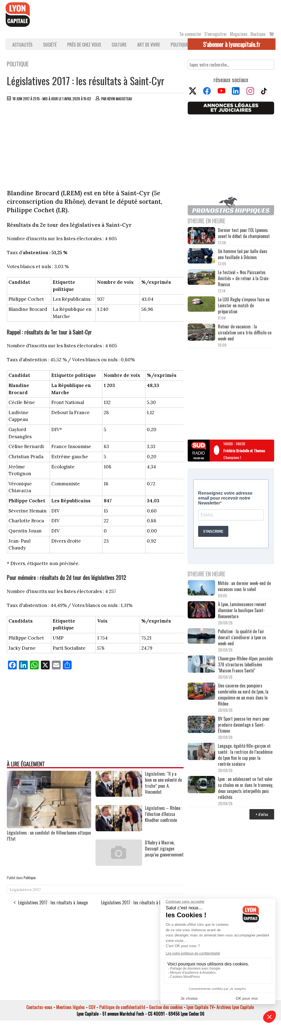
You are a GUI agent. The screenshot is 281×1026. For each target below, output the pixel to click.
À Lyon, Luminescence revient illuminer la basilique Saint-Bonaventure (242, 610)
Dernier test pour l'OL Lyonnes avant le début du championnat (244, 233)
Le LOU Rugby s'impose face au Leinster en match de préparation (243, 305)
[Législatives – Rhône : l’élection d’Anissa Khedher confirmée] (118, 829)
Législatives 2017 (25, 889)
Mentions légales (70, 1007)
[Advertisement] (95, 146)
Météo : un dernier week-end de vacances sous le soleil (244, 586)
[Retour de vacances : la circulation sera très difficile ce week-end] (201, 332)
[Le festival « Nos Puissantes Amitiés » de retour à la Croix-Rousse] (201, 277)
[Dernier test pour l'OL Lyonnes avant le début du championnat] (201, 236)
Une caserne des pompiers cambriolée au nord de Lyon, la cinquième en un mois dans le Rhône (243, 695)
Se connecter (190, 34)
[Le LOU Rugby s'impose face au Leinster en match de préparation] (201, 304)
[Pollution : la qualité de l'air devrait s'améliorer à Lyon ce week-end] (201, 636)
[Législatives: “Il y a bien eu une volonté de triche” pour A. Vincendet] (118, 795)
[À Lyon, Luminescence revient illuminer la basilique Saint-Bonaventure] (201, 610)
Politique (179, 44)
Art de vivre (148, 44)
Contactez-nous (39, 1007)
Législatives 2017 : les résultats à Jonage (53, 902)
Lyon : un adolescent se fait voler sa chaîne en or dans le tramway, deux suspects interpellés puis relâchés (245, 788)
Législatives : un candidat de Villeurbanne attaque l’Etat (49, 836)
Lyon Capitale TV (200, 1007)
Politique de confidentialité (122, 1007)
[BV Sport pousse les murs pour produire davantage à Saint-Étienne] (201, 725)
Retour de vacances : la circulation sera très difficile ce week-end (244, 332)
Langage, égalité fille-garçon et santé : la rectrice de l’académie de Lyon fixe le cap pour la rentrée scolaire (245, 755)
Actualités (22, 44)
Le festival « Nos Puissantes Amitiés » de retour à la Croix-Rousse (244, 278)
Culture (119, 44)
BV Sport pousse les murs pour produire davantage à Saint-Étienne (244, 725)
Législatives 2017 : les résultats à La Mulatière (140, 902)
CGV (92, 1007)
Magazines (239, 34)
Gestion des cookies (166, 1007)
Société (50, 44)
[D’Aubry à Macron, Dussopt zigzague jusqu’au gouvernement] (118, 864)
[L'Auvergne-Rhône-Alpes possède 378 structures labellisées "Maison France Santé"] (201, 664)
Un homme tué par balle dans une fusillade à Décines (242, 254)
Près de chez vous (84, 44)
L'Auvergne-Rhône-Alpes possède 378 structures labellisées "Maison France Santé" (245, 664)
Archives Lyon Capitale (235, 1007)
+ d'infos (261, 814)
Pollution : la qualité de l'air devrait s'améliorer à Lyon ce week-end (242, 637)
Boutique (258, 34)
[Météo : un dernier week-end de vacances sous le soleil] (201, 588)
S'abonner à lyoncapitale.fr (231, 44)
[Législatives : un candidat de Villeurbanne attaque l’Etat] (49, 826)
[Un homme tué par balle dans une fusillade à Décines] (201, 256)
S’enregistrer (215, 34)
